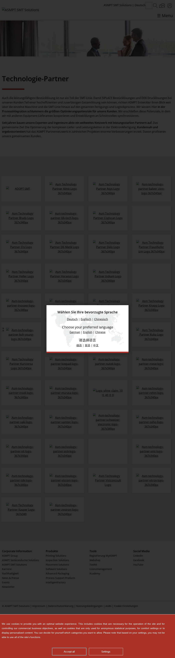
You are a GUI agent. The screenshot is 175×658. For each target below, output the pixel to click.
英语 (87, 345)
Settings (105, 651)
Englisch (86, 319)
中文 (96, 345)
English (87, 332)
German (75, 332)
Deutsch (72, 319)
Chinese (100, 332)
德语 (79, 345)
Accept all (69, 651)
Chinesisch (101, 319)
